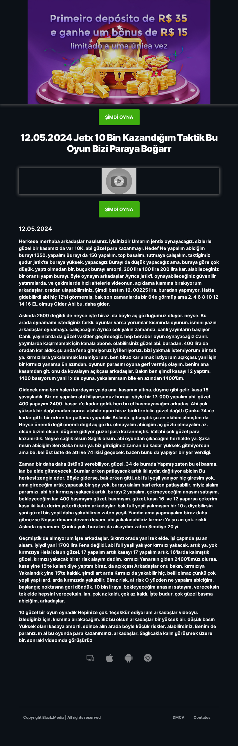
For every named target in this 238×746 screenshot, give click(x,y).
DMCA (179, 717)
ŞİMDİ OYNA (119, 117)
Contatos (202, 717)
